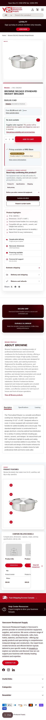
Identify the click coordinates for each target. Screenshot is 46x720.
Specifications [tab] (23, 407)
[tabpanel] (23, 432)
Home (4, 35)
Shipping (8, 104)
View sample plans (12, 113)
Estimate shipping (13, 268)
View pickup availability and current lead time (20, 132)
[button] (37, 9)
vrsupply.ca (33, 648)
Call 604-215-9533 (23, 198)
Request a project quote (23, 203)
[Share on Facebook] (15, 287)
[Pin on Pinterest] (19, 287)
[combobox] (23, 15)
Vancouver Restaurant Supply (16, 714)
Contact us (10, 663)
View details (14, 565)
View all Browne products (14, 395)
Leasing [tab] (37, 407)
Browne (7, 88)
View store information (17, 160)
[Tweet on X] (12, 287)
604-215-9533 (13, 261)
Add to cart (28, 139)
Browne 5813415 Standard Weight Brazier (21, 35)
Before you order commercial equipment (19, 192)
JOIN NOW (23, 29)
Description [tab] (8, 407)
